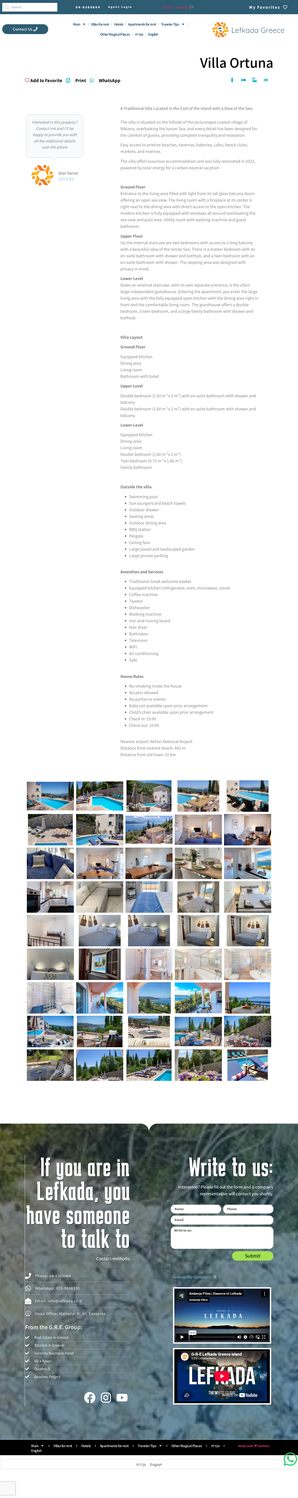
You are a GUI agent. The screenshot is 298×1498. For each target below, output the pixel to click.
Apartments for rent (142, 24)
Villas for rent (100, 24)
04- (88, 7)
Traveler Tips (170, 24)
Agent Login (120, 7)
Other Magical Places (115, 34)
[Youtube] (122, 1397)
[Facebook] (90, 1397)
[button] (194, 1277)
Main (76, 24)
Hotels (118, 24)
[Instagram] (106, 1397)
